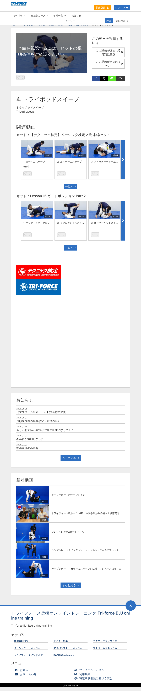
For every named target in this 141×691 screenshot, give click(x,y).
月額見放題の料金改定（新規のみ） (38, 421)
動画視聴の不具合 (27, 448)
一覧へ (69, 186)
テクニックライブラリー (106, 641)
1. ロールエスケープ (34, 161)
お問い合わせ (28, 674)
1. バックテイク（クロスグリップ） (42, 222)
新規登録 (100, 7)
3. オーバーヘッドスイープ (106, 222)
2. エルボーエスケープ (69, 161)
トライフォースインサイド (28, 655)
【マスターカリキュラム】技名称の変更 (41, 412)
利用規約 (84, 674)
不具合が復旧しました (30, 439)
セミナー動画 (60, 641)
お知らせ (76, 15)
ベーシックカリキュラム (27, 648)
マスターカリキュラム (105, 648)
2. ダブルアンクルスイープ (72, 222)
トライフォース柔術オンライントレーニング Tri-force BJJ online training (70, 616)
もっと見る (69, 458)
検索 (108, 20)
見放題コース (38, 15)
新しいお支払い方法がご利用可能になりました (45, 430)
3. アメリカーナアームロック (107, 161)
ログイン (120, 7)
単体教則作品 (21, 641)
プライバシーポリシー (93, 670)
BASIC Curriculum (63, 655)
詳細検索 (121, 20)
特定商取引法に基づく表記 (95, 678)
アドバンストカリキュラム (67, 648)
